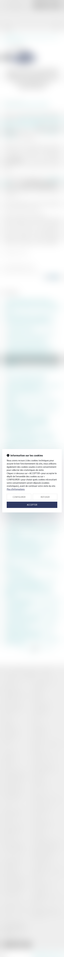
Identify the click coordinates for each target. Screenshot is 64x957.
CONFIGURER (19, 497)
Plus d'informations (16, 489)
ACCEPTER (32, 504)
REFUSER (45, 497)
